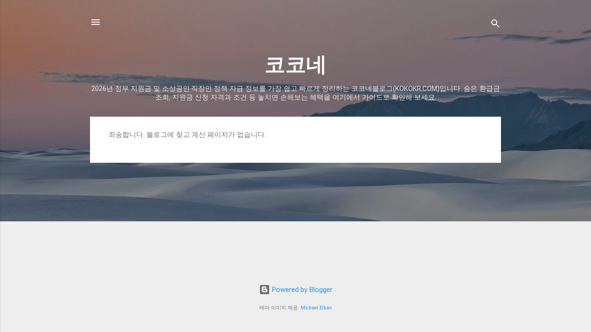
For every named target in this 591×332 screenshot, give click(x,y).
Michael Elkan (316, 308)
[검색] (495, 25)
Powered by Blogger (301, 289)
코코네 (296, 64)
